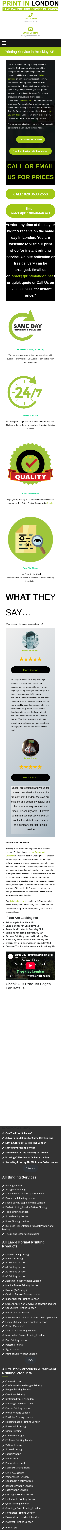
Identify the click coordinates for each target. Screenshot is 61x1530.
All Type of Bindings (16, 1189)
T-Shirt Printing (13, 1445)
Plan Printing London (16, 1340)
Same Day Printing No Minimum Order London (31, 1162)
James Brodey (30, 758)
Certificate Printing (15, 1394)
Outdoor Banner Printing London (23, 1294)
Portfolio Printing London (19, 1417)
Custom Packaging (15, 1435)
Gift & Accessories (14, 1472)
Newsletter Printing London (20, 1512)
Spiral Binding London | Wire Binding (25, 1193)
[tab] (4, 43)
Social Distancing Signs (17, 1467)
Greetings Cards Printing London (23, 1508)
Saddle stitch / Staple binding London (25, 1202)
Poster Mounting (14, 1326)
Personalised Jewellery (17, 1476)
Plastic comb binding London (20, 1198)
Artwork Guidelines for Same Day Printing (29, 1138)
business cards (25, 100)
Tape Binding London (17, 1211)
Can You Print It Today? (18, 1133)
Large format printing (17, 1254)
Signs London (12, 1349)
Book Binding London (17, 1221)
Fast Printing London (16, 1489)
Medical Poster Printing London (22, 1285)
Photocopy (11, 1527)
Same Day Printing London (20, 1147)
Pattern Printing (14, 1344)
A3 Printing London (15, 1276)
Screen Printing (13, 1449)
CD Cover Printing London (19, 1440)
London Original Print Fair (19, 1480)
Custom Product (14, 1381)
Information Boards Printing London (25, 1335)
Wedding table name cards (19, 1403)
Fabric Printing (13, 1453)
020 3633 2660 (31, 22)
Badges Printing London (18, 1389)
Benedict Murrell (30, 651)
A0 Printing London (15, 1262)
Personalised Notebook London (22, 1517)
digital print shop (17, 901)
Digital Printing (13, 1430)
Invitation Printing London (19, 1399)
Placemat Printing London (19, 1521)
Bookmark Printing (15, 1426)
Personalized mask (15, 1463)
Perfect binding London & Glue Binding (26, 1207)
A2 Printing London (15, 1271)
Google (49, 503)
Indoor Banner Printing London (22, 1298)
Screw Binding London (17, 1216)
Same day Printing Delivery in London (26, 1152)
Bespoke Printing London (19, 1485)
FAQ (30, 1360)
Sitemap (30, 1168)
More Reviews (30, 670)
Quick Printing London (17, 1503)
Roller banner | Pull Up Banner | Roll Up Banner (31, 1317)
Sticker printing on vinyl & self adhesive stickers (30, 1303)
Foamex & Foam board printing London (26, 1322)
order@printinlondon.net (30, 36)
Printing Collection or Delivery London (27, 1157)
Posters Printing (14, 1258)
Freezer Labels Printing (17, 1312)
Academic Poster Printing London (23, 1280)
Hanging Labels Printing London (22, 1421)
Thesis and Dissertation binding (22, 1233)
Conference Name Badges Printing (23, 1385)
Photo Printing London (17, 1412)
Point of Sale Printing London (21, 1353)
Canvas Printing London (18, 1408)
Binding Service (13, 1185)
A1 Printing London (15, 1267)
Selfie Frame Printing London (20, 1330)
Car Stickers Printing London (20, 1307)
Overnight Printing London (19, 1494)
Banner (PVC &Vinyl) (16, 1290)
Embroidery (11, 1458)
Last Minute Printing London (20, 1499)
